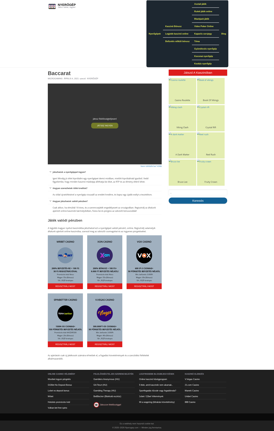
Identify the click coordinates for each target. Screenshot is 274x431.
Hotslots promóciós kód (59, 402)
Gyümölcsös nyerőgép (205, 48)
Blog (223, 33)
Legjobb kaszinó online (176, 33)
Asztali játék (200, 4)
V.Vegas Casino (104, 299)
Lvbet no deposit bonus (58, 390)
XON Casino (104, 241)
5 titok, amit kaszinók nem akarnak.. (156, 385)
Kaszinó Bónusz (173, 26)
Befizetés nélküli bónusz (177, 41)
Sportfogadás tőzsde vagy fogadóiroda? (157, 390)
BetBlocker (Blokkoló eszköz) (107, 396)
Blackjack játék (201, 19)
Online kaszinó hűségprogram (153, 379)
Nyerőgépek (155, 33)
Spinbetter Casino (65, 299)
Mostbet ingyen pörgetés (59, 379)
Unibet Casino (191, 396)
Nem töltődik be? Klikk (151, 166)
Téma (197, 41)
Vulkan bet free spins (57, 408)
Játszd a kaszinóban (198, 72)
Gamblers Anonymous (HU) (106, 379)
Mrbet (50, 396)
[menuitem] (154, 33)
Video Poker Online (203, 26)
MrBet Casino (65, 241)
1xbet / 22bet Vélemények (151, 396)
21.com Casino (192, 385)
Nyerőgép (67, 5)
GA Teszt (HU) (100, 385)
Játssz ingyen (105, 125)
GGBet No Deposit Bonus (60, 385)
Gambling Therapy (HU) (104, 390)
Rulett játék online (203, 11)
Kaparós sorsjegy (203, 33)
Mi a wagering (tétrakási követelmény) (157, 402)
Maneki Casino (192, 390)
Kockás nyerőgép (203, 63)
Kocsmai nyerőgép (203, 56)
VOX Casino (144, 241)
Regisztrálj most (65, 286)
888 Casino (190, 402)
